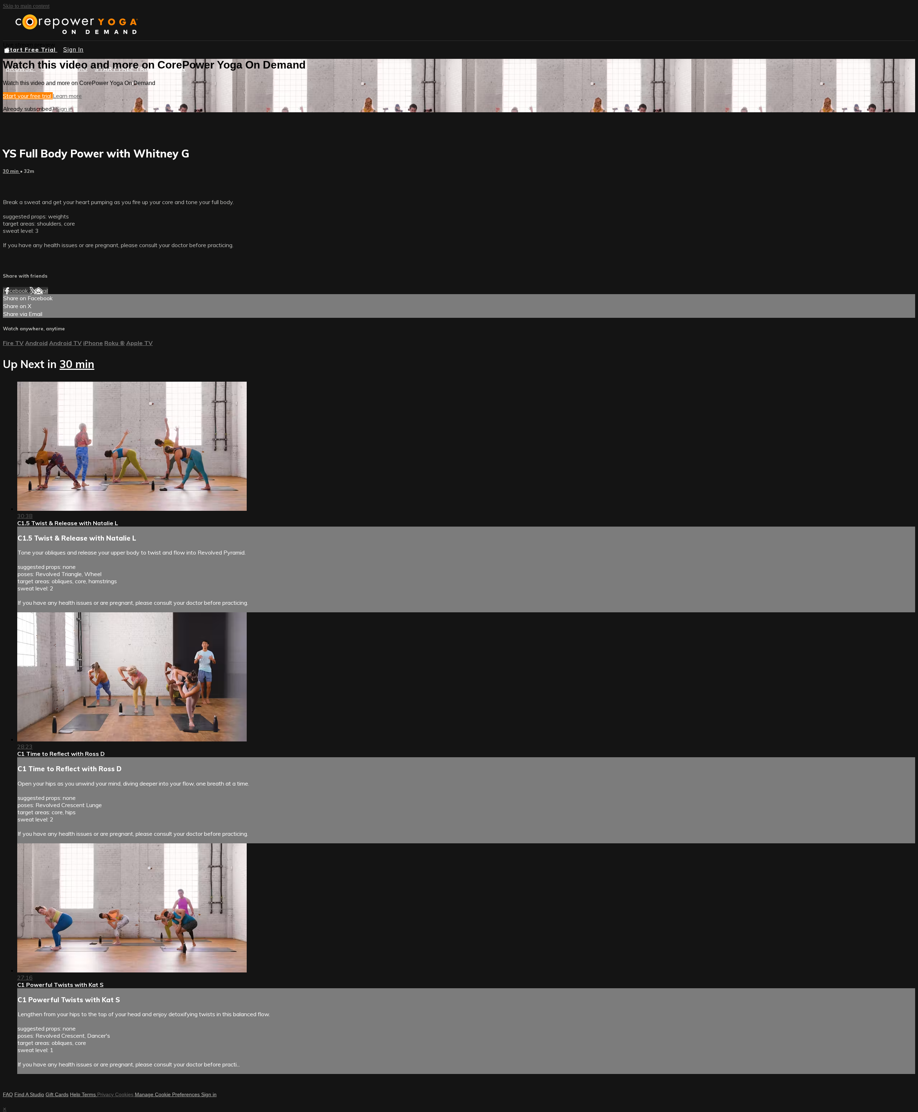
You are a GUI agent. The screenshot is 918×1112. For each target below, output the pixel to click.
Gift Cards (57, 1094)
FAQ (8, 1094)
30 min (11, 171)
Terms (89, 1094)
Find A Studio (29, 1094)
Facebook (16, 290)
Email (41, 290)
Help (76, 1094)
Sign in (64, 108)
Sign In (73, 50)
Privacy (106, 1094)
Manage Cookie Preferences (168, 1094)
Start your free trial (28, 95)
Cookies (125, 1094)
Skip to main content (26, 6)
